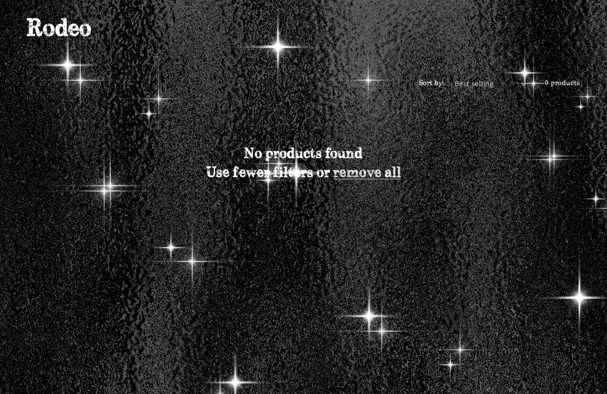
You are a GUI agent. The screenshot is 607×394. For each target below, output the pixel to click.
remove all (367, 173)
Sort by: (431, 83)
